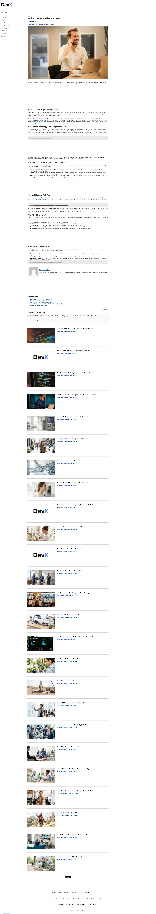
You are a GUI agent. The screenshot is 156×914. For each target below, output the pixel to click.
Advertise (66, 892)
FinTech (4, 18)
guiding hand (81, 132)
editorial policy (36, 320)
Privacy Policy (80, 910)
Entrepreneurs (6, 25)
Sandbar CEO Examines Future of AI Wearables (71, 703)
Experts (81, 892)
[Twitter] (88, 892)
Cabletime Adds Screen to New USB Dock (70, 615)
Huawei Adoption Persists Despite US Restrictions (72, 439)
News (3, 10)
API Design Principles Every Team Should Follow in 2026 (74, 373)
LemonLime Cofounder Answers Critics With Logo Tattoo (74, 791)
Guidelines (73, 892)
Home (29, 16)
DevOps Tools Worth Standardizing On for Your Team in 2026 (75, 637)
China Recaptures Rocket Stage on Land (69, 681)
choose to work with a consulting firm (42, 121)
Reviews (4, 30)
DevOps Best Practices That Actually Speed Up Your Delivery (76, 835)
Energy (4, 20)
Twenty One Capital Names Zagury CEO (69, 571)
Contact (59, 892)
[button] (68, 877)
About (53, 892)
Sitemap (73, 910)
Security (4, 28)
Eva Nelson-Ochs (44, 270)
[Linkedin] (86, 892)
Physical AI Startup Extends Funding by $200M (71, 725)
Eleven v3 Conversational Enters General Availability (73, 769)
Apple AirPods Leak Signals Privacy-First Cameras (72, 483)
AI (2, 15)
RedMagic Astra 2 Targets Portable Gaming (70, 659)
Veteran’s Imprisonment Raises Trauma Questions (72, 857)
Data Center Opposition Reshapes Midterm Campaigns (73, 593)
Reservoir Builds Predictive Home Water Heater (71, 417)
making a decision (42, 199)
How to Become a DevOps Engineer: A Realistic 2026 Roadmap (76, 395)
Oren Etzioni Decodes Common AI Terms (69, 747)
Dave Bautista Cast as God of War (67, 813)
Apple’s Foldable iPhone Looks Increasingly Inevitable (73, 351)
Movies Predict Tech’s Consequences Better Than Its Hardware (76, 505)
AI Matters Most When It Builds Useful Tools (70, 549)
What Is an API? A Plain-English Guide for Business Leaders (75, 329)
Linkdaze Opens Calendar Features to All (69, 527)
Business (4, 12)
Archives (4, 33)
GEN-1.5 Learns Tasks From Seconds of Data (70, 461)
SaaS (3, 23)
